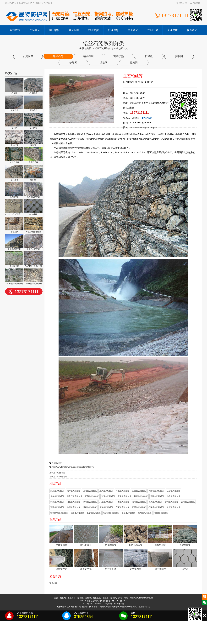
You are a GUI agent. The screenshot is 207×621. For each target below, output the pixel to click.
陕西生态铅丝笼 (73, 507)
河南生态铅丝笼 (57, 502)
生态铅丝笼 (57, 463)
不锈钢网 (95, 606)
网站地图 (196, 3)
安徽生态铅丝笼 (124, 496)
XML (116, 601)
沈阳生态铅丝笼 (77, 513)
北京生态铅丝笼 (57, 491)
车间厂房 (152, 30)
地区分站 (182, 3)
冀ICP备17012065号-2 (93, 604)
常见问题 (74, 30)
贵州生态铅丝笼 (171, 502)
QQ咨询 (148, 117)
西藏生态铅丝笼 (57, 507)
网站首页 (15, 30)
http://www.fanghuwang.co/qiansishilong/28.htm (73, 467)
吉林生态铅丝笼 (57, 496)
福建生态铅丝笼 (141, 496)
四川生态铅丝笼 (155, 502)
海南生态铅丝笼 (139, 502)
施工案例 (54, 30)
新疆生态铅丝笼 (139, 507)
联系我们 (192, 30)
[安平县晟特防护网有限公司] (69, 15)
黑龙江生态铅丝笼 (74, 496)
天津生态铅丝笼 (73, 491)
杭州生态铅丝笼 (145, 513)
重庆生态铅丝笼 (106, 491)
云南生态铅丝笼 (188, 502)
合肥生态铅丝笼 (161, 513)
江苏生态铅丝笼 (92, 496)
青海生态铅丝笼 (106, 507)
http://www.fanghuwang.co (143, 127)
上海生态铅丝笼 (90, 491)
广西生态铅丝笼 (122, 502)
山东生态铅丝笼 (173, 496)
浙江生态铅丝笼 (108, 496)
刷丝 (77, 606)
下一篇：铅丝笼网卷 (58, 476)
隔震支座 (104, 606)
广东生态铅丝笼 (106, 502)
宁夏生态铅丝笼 (122, 507)
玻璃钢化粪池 (144, 606)
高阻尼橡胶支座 (115, 606)
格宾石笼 (70, 606)
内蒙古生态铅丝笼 (156, 491)
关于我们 (133, 30)
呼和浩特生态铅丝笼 (59, 513)
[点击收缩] (204, 615)
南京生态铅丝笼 (128, 513)
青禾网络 (120, 604)
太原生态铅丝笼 (173, 507)
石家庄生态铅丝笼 (156, 507)
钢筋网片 (134, 606)
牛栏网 (88, 606)
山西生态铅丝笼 (139, 491)
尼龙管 (82, 606)
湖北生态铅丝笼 (73, 502)
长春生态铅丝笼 (94, 513)
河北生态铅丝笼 (122, 491)
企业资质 (172, 30)
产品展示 (34, 30)
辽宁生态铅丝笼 (173, 491)
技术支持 (93, 30)
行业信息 (113, 30)
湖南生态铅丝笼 (90, 502)
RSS (124, 601)
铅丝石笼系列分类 (104, 48)
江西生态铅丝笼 (157, 496)
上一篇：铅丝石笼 (57, 473)
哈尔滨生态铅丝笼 (111, 513)
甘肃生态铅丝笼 (90, 507)
